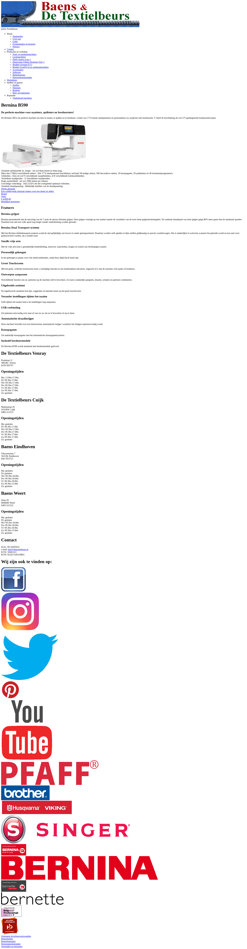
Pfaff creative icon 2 (22, 59)
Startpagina (18, 36)
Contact (10, 49)
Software (17, 72)
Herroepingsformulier (22, 77)
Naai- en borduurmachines (24, 54)
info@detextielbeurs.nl (18, 549)
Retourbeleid (7, 939)
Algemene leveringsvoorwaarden (16, 936)
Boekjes (16, 90)
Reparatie (11, 95)
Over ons (17, 39)
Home (9, 34)
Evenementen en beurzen (24, 44)
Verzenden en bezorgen (11, 946)
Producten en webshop (17, 52)
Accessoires (18, 70)
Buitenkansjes (19, 75)
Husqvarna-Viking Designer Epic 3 (28, 62)
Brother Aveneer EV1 (22, 64)
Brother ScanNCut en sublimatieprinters (31, 67)
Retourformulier (8, 941)
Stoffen (16, 85)
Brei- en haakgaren (21, 93)
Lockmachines (19, 57)
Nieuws (16, 46)
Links (15, 41)
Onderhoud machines (22, 98)
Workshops (12, 80)
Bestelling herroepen (10, 201)
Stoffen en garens (15, 82)
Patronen (17, 88)
